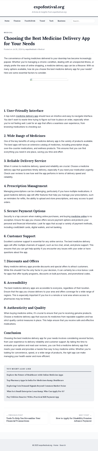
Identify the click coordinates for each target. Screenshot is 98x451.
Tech (51, 21)
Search (63, 445)
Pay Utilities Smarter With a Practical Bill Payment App (33, 397)
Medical (41, 49)
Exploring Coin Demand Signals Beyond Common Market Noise (36, 386)
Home (7, 21)
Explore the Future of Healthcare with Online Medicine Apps (35, 375)
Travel (42, 21)
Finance (17, 21)
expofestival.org (49, 6)
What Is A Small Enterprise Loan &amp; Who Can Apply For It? (35, 391)
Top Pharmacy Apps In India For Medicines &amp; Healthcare (35, 380)
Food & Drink (30, 21)
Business (61, 21)
